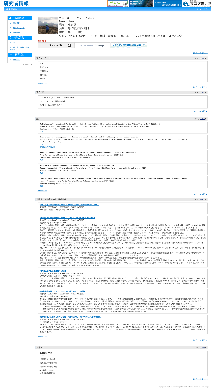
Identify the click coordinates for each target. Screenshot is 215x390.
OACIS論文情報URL (47, 147)
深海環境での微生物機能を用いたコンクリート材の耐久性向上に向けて (67, 218)
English (206, 9)
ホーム (199, 9)
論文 (14, 43)
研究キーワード (19, 28)
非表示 (202, 58)
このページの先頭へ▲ (200, 53)
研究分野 (16, 32)
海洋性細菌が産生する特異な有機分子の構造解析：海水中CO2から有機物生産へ (71, 317)
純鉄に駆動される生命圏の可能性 (53, 271)
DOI (41, 131)
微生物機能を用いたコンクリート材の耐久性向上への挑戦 (62, 291)
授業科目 (16, 60)
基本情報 (16, 23)
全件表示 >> (42, 83)
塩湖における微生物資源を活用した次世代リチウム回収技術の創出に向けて (69, 205)
